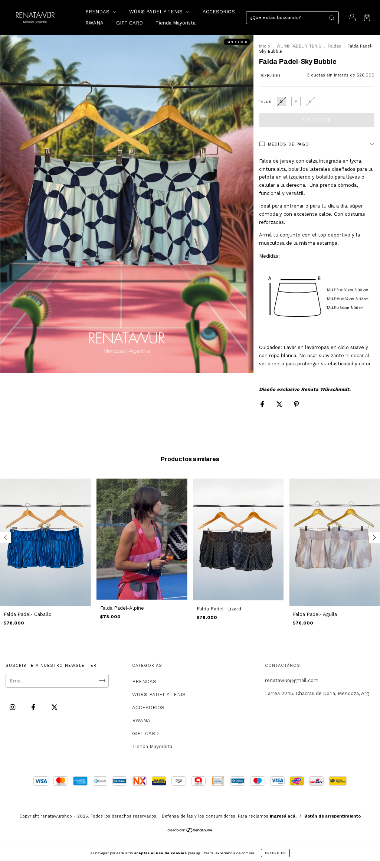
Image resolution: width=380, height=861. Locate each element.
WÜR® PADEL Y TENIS (156, 11)
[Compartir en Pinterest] (296, 404)
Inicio (264, 46)
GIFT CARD (129, 23)
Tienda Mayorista (175, 23)
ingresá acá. (283, 816)
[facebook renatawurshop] (34, 707)
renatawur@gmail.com (291, 680)
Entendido (275, 853)
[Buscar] (331, 18)
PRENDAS (98, 11)
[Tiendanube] (190, 831)
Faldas (334, 46)
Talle (265, 102)
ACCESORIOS (219, 11)
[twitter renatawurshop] (54, 707)
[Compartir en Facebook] (263, 404)
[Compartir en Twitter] (280, 404)
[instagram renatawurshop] (13, 707)
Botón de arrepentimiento (332, 816)
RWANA (94, 23)
